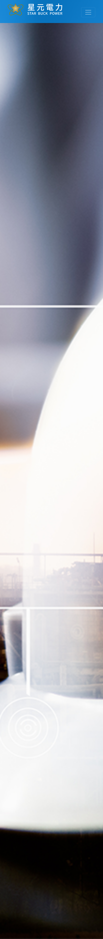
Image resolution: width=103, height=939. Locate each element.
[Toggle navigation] (88, 12)
